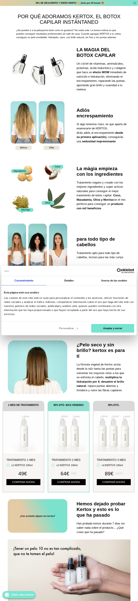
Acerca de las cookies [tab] (114, 280)
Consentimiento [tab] (23, 280)
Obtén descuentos (22, 594)
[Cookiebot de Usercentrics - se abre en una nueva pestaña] (119, 270)
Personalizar (66, 328)
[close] (134, 3)
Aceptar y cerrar (112, 328)
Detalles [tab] (69, 280)
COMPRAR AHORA (23, 482)
